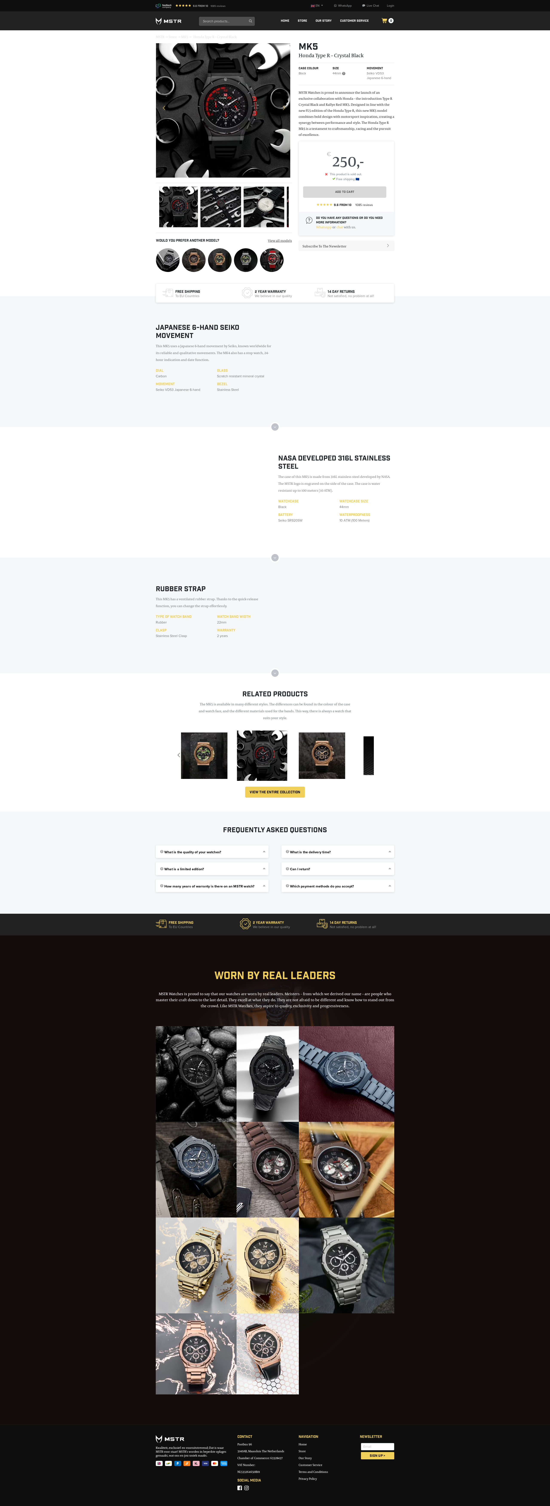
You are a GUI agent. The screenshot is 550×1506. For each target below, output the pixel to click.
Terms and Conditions (313, 1472)
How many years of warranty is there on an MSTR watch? (209, 886)
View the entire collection (275, 792)
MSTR (160, 36)
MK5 (184, 36)
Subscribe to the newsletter (324, 246)
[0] (384, 21)
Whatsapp (324, 227)
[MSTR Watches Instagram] (246, 1488)
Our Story (324, 21)
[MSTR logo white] (176, 21)
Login (390, 6)
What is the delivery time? (310, 852)
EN (318, 6)
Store (302, 21)
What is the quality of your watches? (192, 852)
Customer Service (354, 21)
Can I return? (300, 869)
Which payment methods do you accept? (322, 886)
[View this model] (168, 259)
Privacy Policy (308, 1479)
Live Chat (373, 6)
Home (285, 21)
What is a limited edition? (184, 869)
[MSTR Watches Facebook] (239, 1488)
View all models (280, 240)
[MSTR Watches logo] (193, 1439)
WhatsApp (345, 6)
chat (339, 227)
